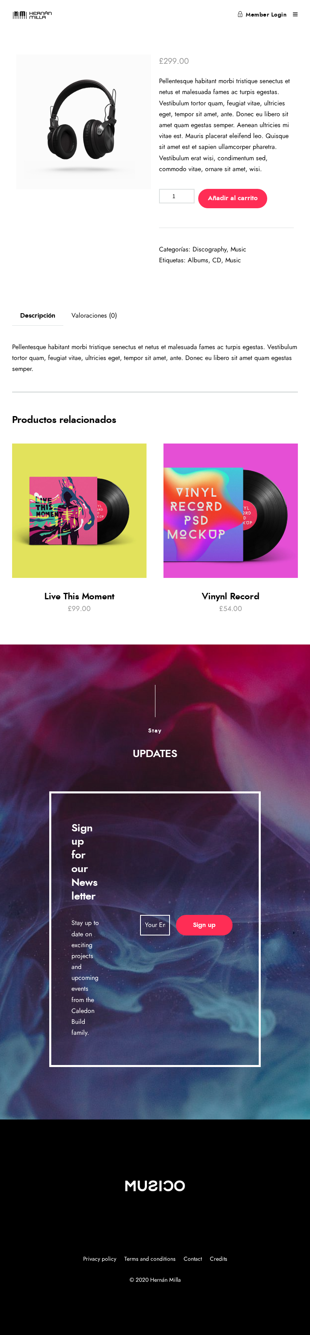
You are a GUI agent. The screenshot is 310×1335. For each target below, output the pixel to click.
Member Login (266, 15)
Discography (209, 249)
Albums (198, 260)
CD (216, 260)
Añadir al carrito (233, 198)
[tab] (37, 315)
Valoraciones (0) (94, 315)
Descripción (37, 315)
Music (238, 249)
